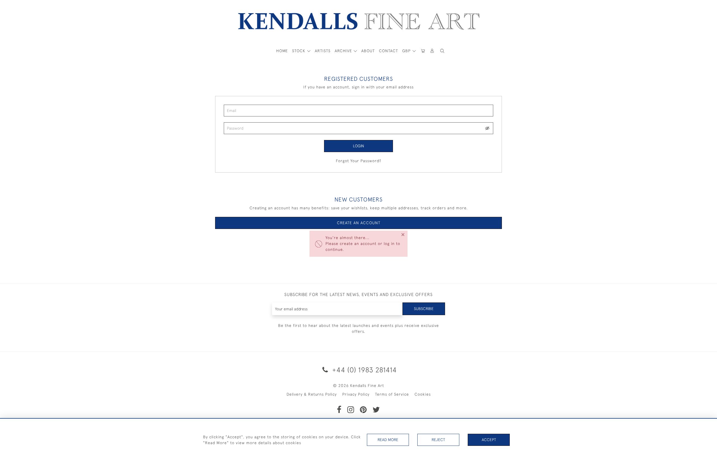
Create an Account (358, 223)
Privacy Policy (355, 394)
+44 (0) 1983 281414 (363, 370)
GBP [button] (407, 51)
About (368, 51)
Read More (388, 439)
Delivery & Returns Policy (312, 394)
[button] (442, 51)
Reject (438, 439)
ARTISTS (322, 51)
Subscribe (424, 308)
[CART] (423, 51)
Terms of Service (392, 394)
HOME (282, 51)
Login (358, 146)
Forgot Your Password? (358, 161)
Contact (388, 51)
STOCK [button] (299, 51)
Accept (489, 439)
